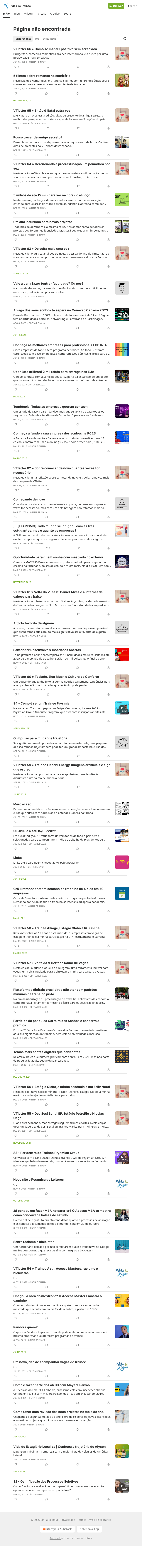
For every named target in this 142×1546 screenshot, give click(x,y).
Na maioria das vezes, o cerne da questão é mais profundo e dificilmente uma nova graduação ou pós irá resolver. (59, 290)
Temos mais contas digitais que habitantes (46, 1052)
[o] (122, 708)
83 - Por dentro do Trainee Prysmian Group (46, 1153)
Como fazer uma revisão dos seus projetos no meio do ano (58, 1412)
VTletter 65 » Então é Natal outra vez (41, 110)
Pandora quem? (25, 1327)
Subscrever (116, 6)
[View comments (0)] (47, 67)
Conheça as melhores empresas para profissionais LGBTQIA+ (61, 345)
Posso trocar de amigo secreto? (37, 137)
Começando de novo (29, 499)
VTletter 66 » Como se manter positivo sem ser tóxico (55, 49)
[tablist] (35, 38)
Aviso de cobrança (100, 1519)
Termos (81, 1519)
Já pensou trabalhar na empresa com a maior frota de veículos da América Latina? (60, 1453)
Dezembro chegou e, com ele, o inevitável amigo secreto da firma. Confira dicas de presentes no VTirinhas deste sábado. (60, 144)
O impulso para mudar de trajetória (40, 738)
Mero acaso (22, 804)
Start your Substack (59, 1529)
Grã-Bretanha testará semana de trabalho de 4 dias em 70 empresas (58, 891)
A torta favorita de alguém (33, 623)
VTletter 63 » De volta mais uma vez (41, 249)
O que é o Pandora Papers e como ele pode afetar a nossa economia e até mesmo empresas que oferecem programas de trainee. (60, 1334)
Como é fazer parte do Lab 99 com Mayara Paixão (51, 1385)
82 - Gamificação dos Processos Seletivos (46, 1481)
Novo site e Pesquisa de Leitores (38, 1179)
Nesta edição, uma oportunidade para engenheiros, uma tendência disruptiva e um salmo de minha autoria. (55, 776)
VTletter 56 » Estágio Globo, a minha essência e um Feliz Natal (61, 1087)
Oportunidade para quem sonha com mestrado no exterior (58, 557)
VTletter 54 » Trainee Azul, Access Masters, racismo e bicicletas (55, 1271)
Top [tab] (37, 38)
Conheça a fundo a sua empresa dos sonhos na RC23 (54, 433)
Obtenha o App (89, 1529)
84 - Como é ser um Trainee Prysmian (42, 703)
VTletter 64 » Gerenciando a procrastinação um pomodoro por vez (61, 166)
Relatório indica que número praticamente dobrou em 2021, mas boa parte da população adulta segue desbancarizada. (61, 1058)
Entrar (132, 6)
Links (17, 858)
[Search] (125, 38)
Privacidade (68, 1519)
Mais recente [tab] (23, 38)
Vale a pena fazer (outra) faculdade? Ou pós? (48, 283)
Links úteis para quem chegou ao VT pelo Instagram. (46, 862)
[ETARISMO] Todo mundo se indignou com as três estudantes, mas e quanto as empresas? (53, 528)
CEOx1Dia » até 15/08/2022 (34, 831)
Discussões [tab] (49, 38)
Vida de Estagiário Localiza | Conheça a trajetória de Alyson (59, 1446)
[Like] (15, 93)
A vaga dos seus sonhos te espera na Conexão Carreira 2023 (60, 310)
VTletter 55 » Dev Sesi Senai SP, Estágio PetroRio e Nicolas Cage (58, 1116)
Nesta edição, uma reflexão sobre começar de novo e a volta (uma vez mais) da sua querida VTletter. (61, 479)
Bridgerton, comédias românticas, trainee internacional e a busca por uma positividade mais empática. (60, 55)
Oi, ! (15, 1184)
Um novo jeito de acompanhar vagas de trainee (49, 1362)
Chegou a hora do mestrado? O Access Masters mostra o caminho (57, 1298)
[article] (71, 58)
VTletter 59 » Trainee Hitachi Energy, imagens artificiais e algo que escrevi (61, 767)
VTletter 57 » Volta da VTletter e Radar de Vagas (50, 963)
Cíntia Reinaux (37, 62)
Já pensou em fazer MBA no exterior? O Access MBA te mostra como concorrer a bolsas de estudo (62, 1213)
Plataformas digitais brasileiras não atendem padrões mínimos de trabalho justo (55, 992)
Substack (55, 1538)
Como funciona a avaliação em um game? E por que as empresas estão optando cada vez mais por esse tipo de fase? (58, 1488)
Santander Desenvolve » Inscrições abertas (47, 650)
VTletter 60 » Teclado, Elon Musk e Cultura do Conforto (56, 677)
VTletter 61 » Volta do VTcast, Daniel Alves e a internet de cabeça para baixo (58, 594)
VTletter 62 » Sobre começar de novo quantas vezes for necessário (56, 470)
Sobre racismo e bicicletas (33, 1242)
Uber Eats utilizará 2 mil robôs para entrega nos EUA (53, 372)
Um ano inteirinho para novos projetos (42, 222)
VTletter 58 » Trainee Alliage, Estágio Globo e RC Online (56, 928)
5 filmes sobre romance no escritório (41, 76)
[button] (6, 14)
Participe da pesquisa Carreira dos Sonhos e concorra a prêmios (56, 1023)
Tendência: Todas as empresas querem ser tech (50, 406)
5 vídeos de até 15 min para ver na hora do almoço (51, 195)
